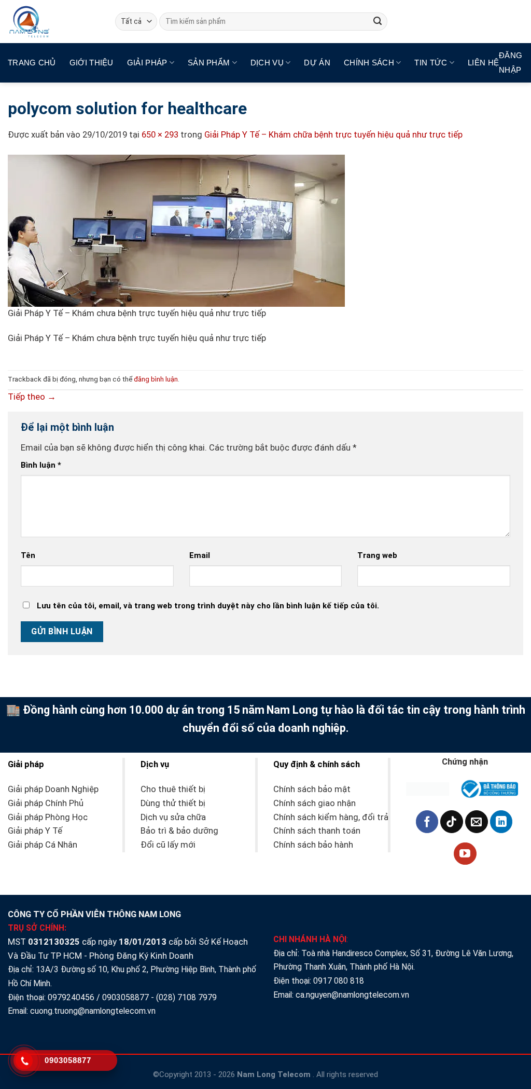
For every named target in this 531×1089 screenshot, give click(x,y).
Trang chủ (32, 62)
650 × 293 (160, 135)
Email (199, 555)
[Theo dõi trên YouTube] (465, 853)
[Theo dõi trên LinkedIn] (501, 821)
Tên (28, 555)
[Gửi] (377, 21)
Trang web (377, 555)
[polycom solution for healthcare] (176, 230)
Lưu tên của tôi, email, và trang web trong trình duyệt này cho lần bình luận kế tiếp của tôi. (208, 605)
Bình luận (41, 465)
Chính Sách (369, 62)
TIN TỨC (430, 62)
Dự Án (317, 62)
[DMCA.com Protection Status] (427, 788)
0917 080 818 (339, 981)
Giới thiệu (91, 62)
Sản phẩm (209, 62)
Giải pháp (147, 62)
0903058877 (125, 997)
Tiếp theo (32, 397)
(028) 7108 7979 (186, 997)
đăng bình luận (156, 379)
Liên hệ (483, 62)
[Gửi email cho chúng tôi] (476, 821)
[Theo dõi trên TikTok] (451, 821)
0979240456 (71, 997)
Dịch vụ (267, 62)
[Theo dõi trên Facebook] (427, 821)
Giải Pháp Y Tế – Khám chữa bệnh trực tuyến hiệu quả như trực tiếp (333, 135)
